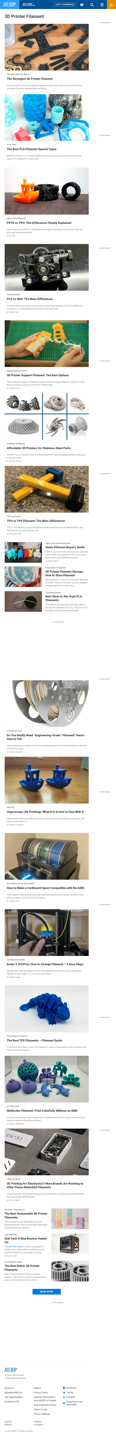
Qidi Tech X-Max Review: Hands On (26, 1240)
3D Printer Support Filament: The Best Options (38, 375)
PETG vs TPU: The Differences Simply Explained (39, 223)
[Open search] (92, 4)
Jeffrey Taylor (14, 901)
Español (8, 1422)
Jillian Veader (14, 1200)
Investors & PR (12, 1401)
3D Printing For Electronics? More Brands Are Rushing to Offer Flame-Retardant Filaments (45, 1185)
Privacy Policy (41, 1392)
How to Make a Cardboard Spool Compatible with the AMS (45, 888)
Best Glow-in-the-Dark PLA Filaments (63, 598)
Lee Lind (12, 236)
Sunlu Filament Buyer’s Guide (65, 547)
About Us (9, 1388)
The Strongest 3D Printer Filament (29, 78)
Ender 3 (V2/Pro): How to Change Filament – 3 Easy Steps (45, 964)
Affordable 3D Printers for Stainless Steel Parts (39, 448)
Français (37, 1422)
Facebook (71, 1387)
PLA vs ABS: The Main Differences (30, 299)
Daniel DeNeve (53, 561)
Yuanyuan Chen (15, 534)
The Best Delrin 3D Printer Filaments (22, 1267)
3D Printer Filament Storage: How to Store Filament (64, 573)
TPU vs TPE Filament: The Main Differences (36, 521)
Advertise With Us (13, 1392)
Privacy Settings (42, 1414)
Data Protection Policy (45, 1405)
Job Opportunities (13, 1397)
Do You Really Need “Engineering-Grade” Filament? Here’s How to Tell (45, 737)
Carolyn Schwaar (15, 461)
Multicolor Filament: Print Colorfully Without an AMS (42, 1110)
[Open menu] (102, 4)
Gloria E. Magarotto (16, 1124)
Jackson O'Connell (16, 825)
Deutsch (8, 1425)
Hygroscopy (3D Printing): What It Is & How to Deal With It (45, 812)
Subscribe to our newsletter (74, 1403)
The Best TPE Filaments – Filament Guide (34, 1040)
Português (38, 1425)
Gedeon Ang (13, 312)
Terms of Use (40, 1409)
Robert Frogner (14, 977)
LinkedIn (70, 1397)
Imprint (37, 1388)
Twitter (69, 1392)
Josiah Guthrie (14, 388)
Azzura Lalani (12, 1256)
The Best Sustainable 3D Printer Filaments (26, 1215)
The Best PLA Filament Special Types (31, 149)
